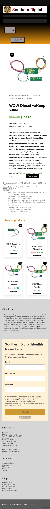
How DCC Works (8, 484)
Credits (31, 504)
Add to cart (32, 176)
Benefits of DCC (8, 482)
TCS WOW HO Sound (24, 126)
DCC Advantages (8, 486)
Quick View (13, 239)
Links (4, 469)
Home (11, 95)
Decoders (18, 95)
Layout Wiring (7, 488)
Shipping (5, 467)
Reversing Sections (9, 490)
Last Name (10, 385)
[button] (45, 21)
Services (5, 465)
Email (7, 362)
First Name (10, 373)
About (4, 471)
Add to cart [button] (13, 253)
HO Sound (25, 95)
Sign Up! (25, 411)
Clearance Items (8, 463)
